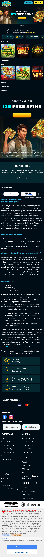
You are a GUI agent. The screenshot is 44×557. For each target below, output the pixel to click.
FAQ (23, 472)
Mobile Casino (7, 456)
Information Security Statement (30, 477)
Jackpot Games (28, 449)
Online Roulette (7, 452)
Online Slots (6, 442)
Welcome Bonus (28, 491)
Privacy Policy (6, 478)
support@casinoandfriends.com (13, 347)
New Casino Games (30, 442)
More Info (22, 178)
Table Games (27, 445)
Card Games (27, 452)
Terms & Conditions (9, 482)
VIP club (25, 488)
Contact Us (26, 465)
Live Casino (34, 36)
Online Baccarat (7, 445)
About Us (25, 462)
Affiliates (25, 469)
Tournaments (27, 498)
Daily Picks (26, 495)
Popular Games (28, 438)
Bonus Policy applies (31, 32)
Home (9, 36)
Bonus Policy (6, 485)
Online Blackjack (8, 449)
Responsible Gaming (9, 489)
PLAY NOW (8, 48)
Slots (21, 36)
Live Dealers (6, 459)
